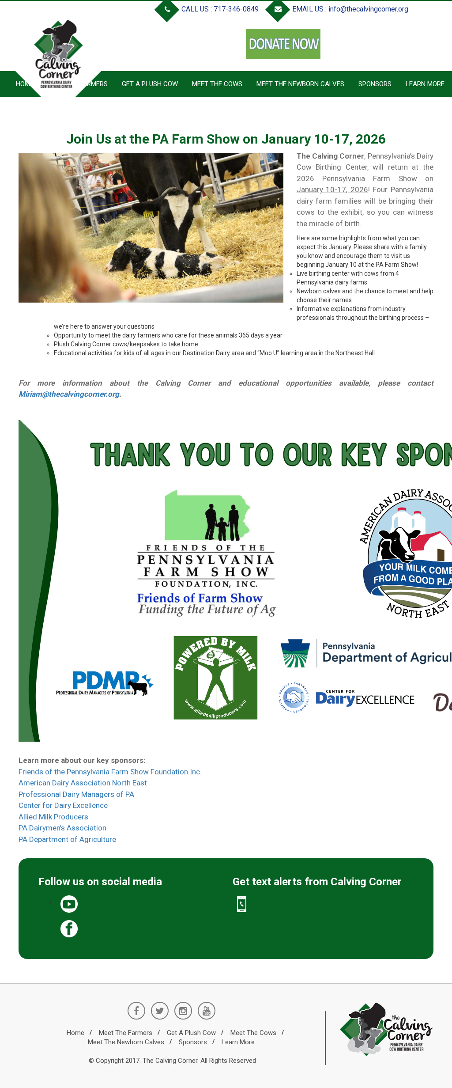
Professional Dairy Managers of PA (76, 794)
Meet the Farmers (125, 1033)
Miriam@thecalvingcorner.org (69, 394)
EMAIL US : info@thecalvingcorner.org (349, 9)
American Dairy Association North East (83, 782)
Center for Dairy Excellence (63, 805)
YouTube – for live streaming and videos (139, 904)
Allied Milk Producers (53, 816)
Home (75, 1033)
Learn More (425, 84)
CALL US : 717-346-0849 (219, 9)
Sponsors (375, 84)
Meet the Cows (217, 84)
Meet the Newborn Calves (300, 84)
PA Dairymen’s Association (62, 827)
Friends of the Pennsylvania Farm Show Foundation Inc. (110, 771)
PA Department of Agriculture (67, 839)
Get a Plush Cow (150, 84)
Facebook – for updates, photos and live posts (139, 929)
